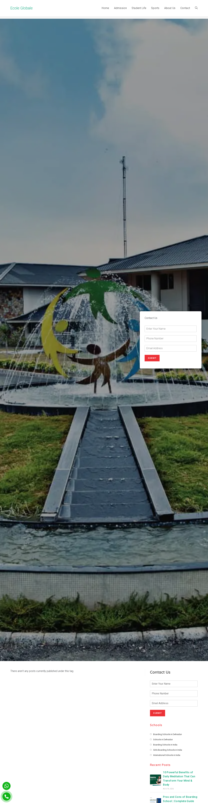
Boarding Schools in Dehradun (167, 734)
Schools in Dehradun (163, 739)
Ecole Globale (21, 8)
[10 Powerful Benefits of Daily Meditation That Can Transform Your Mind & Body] (155, 780)
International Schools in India (166, 755)
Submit (152, 358)
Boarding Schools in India (165, 744)
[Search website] (196, 8)
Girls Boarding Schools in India (167, 750)
